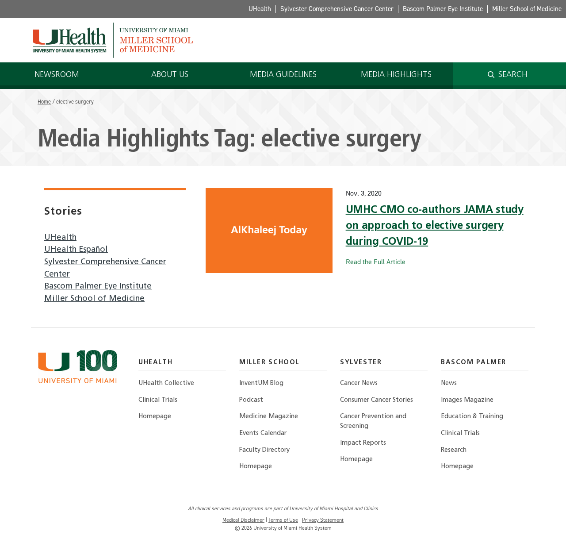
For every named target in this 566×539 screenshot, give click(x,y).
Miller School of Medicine (527, 9)
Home (44, 101)
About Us (169, 75)
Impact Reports (363, 443)
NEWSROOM (56, 75)
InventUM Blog (261, 383)
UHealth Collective (166, 383)
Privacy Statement (323, 520)
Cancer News (359, 383)
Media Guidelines (283, 75)
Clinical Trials (157, 400)
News (449, 383)
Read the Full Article (375, 261)
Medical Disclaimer (243, 520)
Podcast (251, 400)
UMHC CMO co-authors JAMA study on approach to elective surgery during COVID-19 (435, 226)
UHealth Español (76, 250)
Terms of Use (283, 520)
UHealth (260, 9)
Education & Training (472, 416)
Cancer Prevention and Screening (373, 421)
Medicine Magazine (268, 416)
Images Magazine (467, 400)
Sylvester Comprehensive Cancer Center (337, 9)
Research (454, 450)
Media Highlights (396, 75)
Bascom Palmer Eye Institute (443, 9)
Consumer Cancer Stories (376, 400)
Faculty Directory (264, 450)
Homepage (154, 416)
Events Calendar (263, 433)
